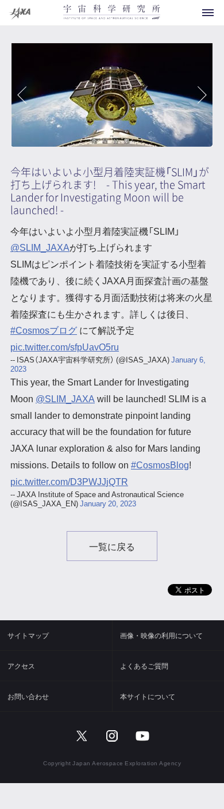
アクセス (21, 666)
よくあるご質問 (144, 666)
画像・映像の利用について (161, 635)
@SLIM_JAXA (39, 247)
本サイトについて (147, 696)
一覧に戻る (112, 546)
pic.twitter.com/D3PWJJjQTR (69, 481)
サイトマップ (28, 635)
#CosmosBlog (160, 464)
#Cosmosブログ (43, 330)
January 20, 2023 (108, 503)
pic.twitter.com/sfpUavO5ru (64, 346)
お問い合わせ (28, 696)
